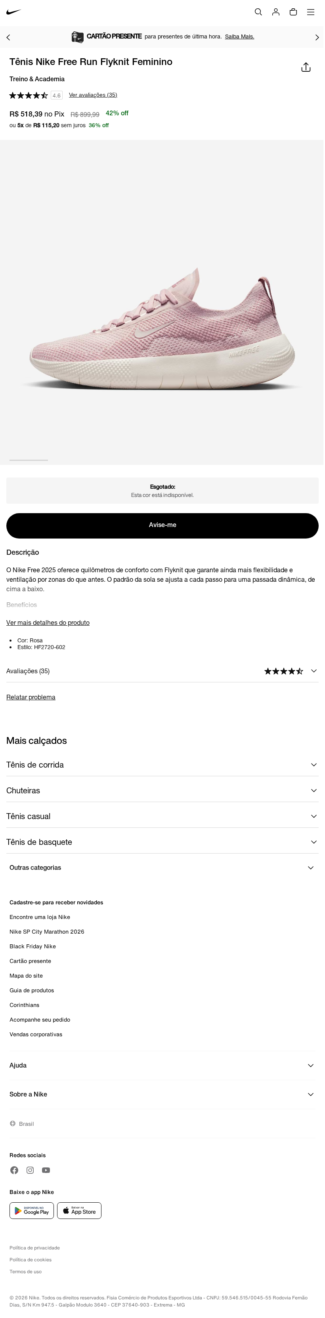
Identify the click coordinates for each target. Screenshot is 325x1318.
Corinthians (24, 1005)
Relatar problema (30, 697)
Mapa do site (26, 975)
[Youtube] (46, 1170)
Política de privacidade (35, 1247)
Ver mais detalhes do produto (48, 622)
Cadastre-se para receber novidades (56, 902)
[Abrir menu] (311, 12)
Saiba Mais (89, 36)
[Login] (276, 12)
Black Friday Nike (33, 946)
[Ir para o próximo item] (317, 37)
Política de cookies (31, 1259)
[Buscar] (258, 12)
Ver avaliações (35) (93, 95)
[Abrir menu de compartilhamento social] (305, 66)
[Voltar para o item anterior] (8, 37)
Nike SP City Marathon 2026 (47, 931)
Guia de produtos (32, 990)
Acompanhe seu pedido (40, 1019)
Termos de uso (26, 1271)
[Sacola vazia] (293, 12)
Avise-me (162, 526)
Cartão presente (30, 961)
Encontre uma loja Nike (40, 917)
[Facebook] (14, 1170)
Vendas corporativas (36, 1034)
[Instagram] (30, 1170)
